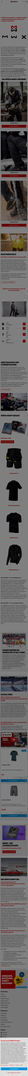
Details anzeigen (4, 1065)
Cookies (17, 1065)
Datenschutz (11, 1065)
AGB (21, 1065)
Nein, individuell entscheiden (14, 1072)
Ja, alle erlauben (14, 1068)
